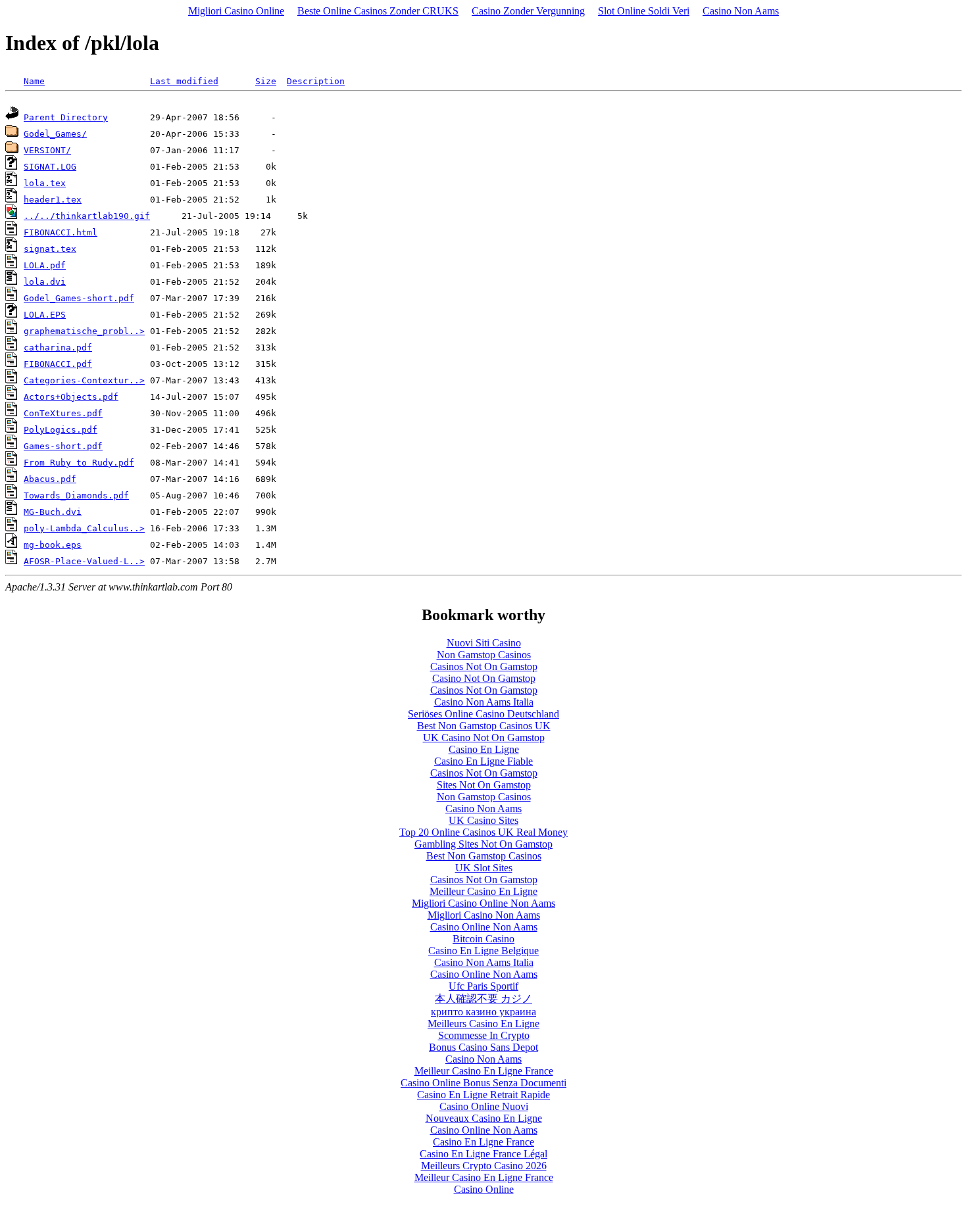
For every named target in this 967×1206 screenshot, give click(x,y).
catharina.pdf (58, 347)
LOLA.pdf (45, 265)
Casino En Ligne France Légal (483, 1153)
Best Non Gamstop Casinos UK (484, 725)
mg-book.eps (53, 545)
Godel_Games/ (55, 134)
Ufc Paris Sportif (483, 986)
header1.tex (53, 200)
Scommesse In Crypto (484, 1035)
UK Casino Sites (483, 820)
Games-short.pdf (63, 446)
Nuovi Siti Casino (484, 642)
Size (265, 81)
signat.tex (50, 249)
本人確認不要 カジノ (483, 998)
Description (316, 81)
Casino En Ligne (484, 749)
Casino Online (484, 1189)
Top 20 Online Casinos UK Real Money (483, 832)
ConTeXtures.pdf (63, 413)
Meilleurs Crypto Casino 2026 (484, 1165)
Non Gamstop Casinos (484, 654)
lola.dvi (45, 282)
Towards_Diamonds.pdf (76, 495)
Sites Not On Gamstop (484, 784)
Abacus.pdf (50, 479)
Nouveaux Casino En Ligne (484, 1118)
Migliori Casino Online (236, 10)
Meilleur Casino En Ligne (483, 891)
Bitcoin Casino (483, 938)
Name (34, 81)
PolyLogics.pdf (60, 430)
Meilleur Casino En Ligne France (483, 1070)
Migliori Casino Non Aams (484, 915)
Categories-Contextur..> (84, 380)
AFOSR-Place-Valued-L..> (84, 561)
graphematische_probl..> (84, 331)
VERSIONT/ (47, 150)
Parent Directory (66, 117)
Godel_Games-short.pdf (79, 298)
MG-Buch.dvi (53, 512)
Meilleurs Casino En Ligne (483, 1023)
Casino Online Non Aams (483, 926)
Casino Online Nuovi (483, 1106)
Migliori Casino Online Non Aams (483, 903)
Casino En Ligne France (483, 1141)
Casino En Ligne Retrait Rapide (483, 1094)
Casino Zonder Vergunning (528, 10)
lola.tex (45, 183)
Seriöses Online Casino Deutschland (483, 713)
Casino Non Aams (741, 10)
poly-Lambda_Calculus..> (84, 528)
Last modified (184, 81)
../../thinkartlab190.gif (87, 216)
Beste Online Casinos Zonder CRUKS (378, 10)
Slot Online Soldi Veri (643, 10)
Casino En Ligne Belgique (483, 950)
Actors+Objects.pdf (71, 397)
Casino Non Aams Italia (483, 702)
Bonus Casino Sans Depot (483, 1047)
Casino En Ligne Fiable (483, 761)
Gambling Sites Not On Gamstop (483, 844)
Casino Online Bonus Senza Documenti (483, 1082)
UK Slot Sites (483, 867)
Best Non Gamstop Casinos (483, 855)
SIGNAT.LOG (50, 167)
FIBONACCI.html (60, 232)
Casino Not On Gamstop (483, 678)
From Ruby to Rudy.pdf (79, 463)
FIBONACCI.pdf (58, 364)
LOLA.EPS (45, 315)
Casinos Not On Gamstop (483, 666)
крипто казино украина (483, 1011)
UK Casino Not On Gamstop (484, 737)
